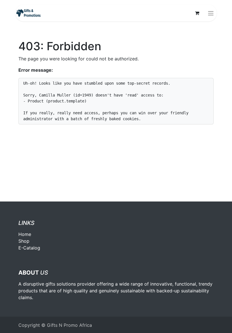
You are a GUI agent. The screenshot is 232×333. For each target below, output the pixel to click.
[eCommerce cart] (197, 13)
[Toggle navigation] (211, 13)
